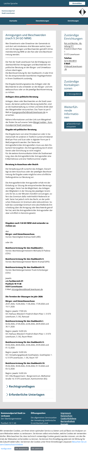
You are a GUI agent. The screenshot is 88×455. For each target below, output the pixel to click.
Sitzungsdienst (74, 94)
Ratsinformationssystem (73, 125)
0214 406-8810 (70, 61)
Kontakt (64, 424)
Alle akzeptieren (21, 449)
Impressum (66, 413)
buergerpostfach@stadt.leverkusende (28, 112)
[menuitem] (13, 20)
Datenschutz (66, 416)
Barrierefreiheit (68, 421)
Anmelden (77, 3)
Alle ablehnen (37, 449)
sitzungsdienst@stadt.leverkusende (27, 289)
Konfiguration (6, 449)
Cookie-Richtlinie (68, 418)
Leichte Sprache (11, 3)
